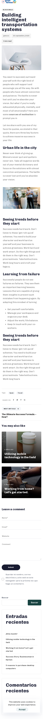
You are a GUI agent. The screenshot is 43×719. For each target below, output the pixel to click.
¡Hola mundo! (11, 634)
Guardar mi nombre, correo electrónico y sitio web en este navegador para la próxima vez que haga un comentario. (22, 579)
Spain (12, 393)
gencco (6, 36)
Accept (22, 709)
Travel (20, 393)
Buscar (5, 598)
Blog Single (8, 10)
